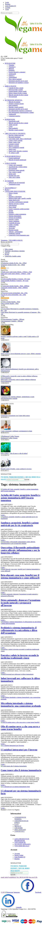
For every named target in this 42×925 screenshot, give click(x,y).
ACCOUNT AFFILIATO (22, 844)
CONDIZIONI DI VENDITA (20, 818)
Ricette (7, 254)
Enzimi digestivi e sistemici (17, 72)
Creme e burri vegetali (15, 140)
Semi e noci (12, 149)
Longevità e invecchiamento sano (19, 235)
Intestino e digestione (15, 196)
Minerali (11, 68)
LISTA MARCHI (19, 842)
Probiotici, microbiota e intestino (15, 251)
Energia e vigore (14, 219)
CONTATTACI (19, 831)
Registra (17, 859)
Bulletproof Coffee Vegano (9, 438)
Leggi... (3, 515)
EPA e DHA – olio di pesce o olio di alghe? (14, 453)
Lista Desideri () (19, 857)
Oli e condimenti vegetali (16, 147)
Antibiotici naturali (14, 233)
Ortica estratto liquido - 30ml (9, 303)
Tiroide (11, 210)
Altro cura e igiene (14, 177)
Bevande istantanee (15, 137)
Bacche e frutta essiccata (16, 135)
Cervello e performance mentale (18, 202)
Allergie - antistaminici (16, 232)
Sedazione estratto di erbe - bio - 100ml (13, 265)
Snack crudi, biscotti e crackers (18, 151)
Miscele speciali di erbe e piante (18, 95)
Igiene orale (12, 174)
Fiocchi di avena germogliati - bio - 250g (13, 295)
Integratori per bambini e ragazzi (19, 82)
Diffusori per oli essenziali (17, 182)
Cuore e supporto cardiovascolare (19, 209)
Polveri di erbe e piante (16, 89)
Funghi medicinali (14, 158)
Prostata (11, 212)
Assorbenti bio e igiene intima (18, 167)
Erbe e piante (9, 249)
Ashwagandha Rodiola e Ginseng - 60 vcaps (14, 280)
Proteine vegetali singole (16, 103)
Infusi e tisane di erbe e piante (18, 93)
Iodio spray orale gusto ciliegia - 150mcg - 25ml (15, 273)
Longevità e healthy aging (13, 256)
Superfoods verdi (14, 121)
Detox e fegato (13, 193)
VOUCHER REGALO (21, 846)
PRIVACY (17, 826)
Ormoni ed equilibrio (15, 218)
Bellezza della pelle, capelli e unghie (20, 198)
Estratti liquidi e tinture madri (17, 91)
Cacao (11, 126)
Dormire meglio (13, 230)
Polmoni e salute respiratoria (17, 214)
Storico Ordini (18, 855)
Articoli (7, 252)
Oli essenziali (13, 96)
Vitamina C (12, 67)
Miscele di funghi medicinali (17, 160)
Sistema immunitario (15, 216)
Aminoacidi (12, 74)
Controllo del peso (14, 223)
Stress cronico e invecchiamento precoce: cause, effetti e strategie (21, 353)
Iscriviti (27, 479)
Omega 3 (11, 75)
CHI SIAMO (18, 828)
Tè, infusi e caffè (14, 153)
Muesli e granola (14, 146)
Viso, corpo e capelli (15, 172)
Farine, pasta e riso (14, 142)
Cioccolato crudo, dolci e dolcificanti (20, 139)
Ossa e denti (12, 207)
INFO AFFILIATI (20, 829)
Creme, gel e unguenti (15, 165)
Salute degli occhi (14, 200)
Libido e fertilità (13, 225)
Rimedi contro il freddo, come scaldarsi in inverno (16, 469)
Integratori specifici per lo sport (18, 81)
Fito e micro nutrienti (15, 79)
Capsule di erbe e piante (16, 88)
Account (17, 853)
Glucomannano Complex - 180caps (12, 321)
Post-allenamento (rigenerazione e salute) (21, 112)
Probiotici (12, 70)
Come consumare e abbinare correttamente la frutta (16, 431)
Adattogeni (12, 226)
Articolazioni (13, 205)
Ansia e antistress (14, 221)
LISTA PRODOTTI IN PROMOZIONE (21, 839)
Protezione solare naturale (16, 170)
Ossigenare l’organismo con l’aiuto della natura (15, 415)
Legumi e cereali (14, 144)
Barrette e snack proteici (16, 107)
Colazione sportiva (14, 116)
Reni (10, 195)
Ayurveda (12, 228)
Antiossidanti (13, 77)
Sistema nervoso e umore (16, 203)
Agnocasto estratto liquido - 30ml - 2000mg (14, 287)
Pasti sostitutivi (13, 105)
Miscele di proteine (14, 102)
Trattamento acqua (14, 184)
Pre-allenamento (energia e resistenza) (20, 110)
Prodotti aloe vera (14, 175)
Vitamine (11, 65)
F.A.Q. (16, 824)
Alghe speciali (13, 125)
